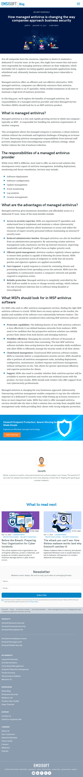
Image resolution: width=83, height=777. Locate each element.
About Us (5, 731)
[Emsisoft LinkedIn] (37, 773)
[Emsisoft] (41, 765)
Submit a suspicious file (12, 719)
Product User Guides (10, 701)
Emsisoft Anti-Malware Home (14, 638)
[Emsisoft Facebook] (41, 773)
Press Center (7, 741)
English (74, 769)
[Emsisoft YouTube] (33, 773)
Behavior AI (7, 679)
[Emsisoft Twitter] (46, 773)
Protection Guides (11, 537)
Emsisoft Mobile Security (12, 645)
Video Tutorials (8, 704)
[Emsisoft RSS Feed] (49, 773)
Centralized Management (13, 666)
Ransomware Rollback (11, 676)
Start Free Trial (12, 435)
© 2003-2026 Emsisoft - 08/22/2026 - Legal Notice (20, 769)
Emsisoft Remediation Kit (12, 629)
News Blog (6, 691)
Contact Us (6, 716)
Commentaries (19, 535)
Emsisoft (9, 3)
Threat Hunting (8, 672)
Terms (39, 769)
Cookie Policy (56, 769)
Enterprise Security (10, 694)
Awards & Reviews (9, 737)
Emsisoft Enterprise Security (14, 626)
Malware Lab (7, 697)
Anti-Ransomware (9, 662)
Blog (12, 609)
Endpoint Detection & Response (15, 669)
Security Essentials (41, 12)
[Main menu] (78, 3)
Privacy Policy (33, 602)
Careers (5, 744)
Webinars (6, 747)
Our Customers (8, 734)
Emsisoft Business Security (13, 623)
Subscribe (41, 595)
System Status (66, 769)
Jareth (27, 25)
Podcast (5, 751)
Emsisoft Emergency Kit (12, 642)
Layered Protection (10, 659)
